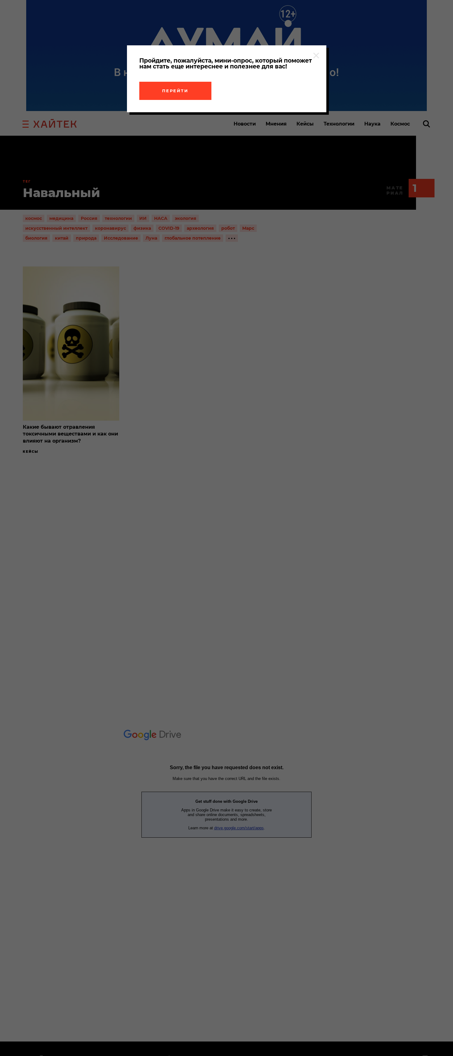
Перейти (175, 90)
